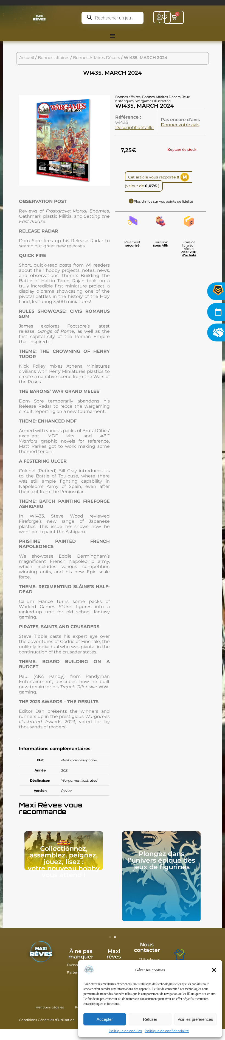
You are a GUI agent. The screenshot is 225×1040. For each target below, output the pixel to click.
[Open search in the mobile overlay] (112, 18)
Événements (77, 965)
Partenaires (76, 972)
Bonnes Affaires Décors (96, 57)
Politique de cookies (125, 1031)
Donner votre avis (180, 124)
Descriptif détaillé (134, 127)
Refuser (150, 1019)
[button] (214, 970)
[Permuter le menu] (112, 35)
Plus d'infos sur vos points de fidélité (163, 201)
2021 (64, 770)
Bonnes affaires (53, 57)
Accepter (105, 1019)
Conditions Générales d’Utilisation (47, 1020)
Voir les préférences (195, 1019)
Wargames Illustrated (79, 780)
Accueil (26, 57)
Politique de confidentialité (167, 1031)
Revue (66, 791)
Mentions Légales (49, 1007)
